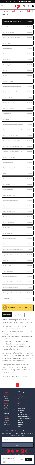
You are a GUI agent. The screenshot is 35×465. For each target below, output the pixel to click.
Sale (19, 426)
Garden (6, 419)
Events (20, 422)
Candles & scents (9, 409)
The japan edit (22, 406)
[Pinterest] (26, 451)
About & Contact (23, 414)
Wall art (6, 405)
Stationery (7, 424)
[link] (17, 6)
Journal (20, 412)
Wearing (21, 392)
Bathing (6, 413)
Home (6, 422)
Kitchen (6, 398)
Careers (20, 420)
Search (20, 424)
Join (17, 445)
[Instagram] (8, 451)
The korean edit (23, 404)
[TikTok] (22, 451)
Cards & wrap (22, 397)
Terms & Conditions (24, 418)
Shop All (21, 410)
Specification (18, 315)
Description (7, 314)
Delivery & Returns (24, 416)
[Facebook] (12, 451)
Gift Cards (21, 408)
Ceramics (7, 394)
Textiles (6, 400)
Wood (6, 396)
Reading (6, 420)
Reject (21, 459)
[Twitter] (17, 451)
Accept (29, 459)
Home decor (8, 411)
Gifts (19, 399)
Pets (5, 407)
